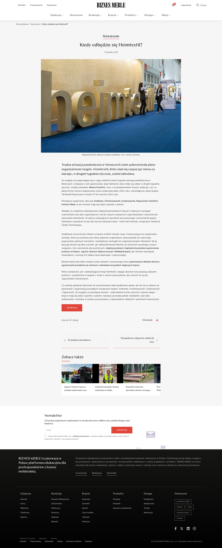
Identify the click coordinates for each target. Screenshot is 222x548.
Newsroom (35, 24)
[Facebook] (175, 528)
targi (190, 507)
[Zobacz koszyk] (173, 5)
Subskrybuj (72, 308)
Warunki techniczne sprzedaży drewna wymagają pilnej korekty (138, 390)
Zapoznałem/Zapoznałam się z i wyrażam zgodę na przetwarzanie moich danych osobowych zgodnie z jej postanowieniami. (86, 437)
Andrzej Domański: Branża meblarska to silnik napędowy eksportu (107, 390)
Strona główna (22, 24)
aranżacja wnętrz (183, 513)
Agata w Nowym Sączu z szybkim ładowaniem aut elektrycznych (75, 390)
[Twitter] (181, 528)
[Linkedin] (188, 528)
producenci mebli (183, 501)
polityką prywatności (81, 436)
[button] (81, 473)
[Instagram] (194, 528)
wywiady (180, 518)
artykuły (180, 507)
